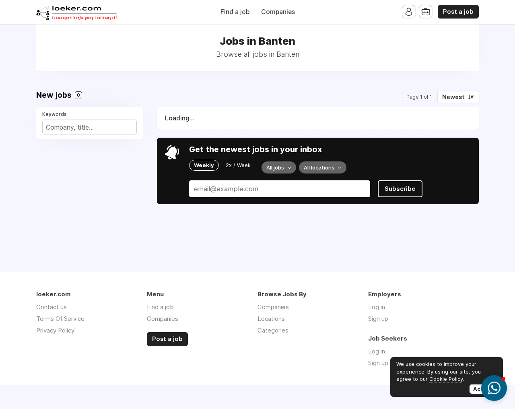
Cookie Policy (446, 379)
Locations (271, 318)
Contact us (51, 307)
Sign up (378, 318)
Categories (273, 330)
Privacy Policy (55, 330)
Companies (278, 12)
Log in (376, 307)
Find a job (234, 12)
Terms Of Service (60, 318)
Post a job (458, 11)
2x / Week (238, 165)
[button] (494, 388)
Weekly (204, 165)
